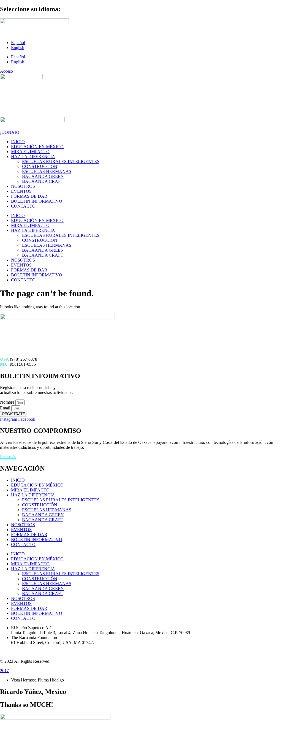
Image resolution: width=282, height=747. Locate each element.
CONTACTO (23, 206)
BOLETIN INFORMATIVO (36, 201)
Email (5, 408)
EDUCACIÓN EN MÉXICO (37, 146)
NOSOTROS (23, 186)
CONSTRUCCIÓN (39, 166)
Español (18, 42)
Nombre (7, 402)
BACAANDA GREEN (43, 176)
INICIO (18, 141)
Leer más (8, 456)
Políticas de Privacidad (19, 652)
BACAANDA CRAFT (42, 181)
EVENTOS (21, 191)
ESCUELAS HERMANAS (46, 171)
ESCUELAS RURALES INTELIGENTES (60, 161)
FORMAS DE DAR (29, 196)
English (17, 47)
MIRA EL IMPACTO (30, 151)
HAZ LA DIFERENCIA (33, 156)
